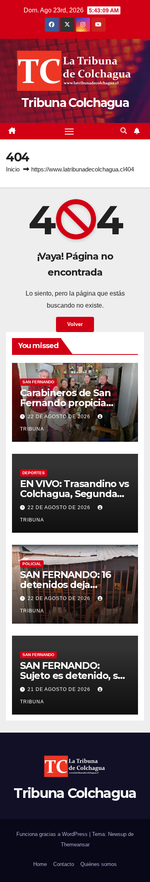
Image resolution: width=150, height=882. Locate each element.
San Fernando (38, 382)
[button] (123, 130)
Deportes (33, 473)
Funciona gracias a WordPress (52, 834)
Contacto (63, 864)
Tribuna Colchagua (75, 102)
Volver (75, 324)
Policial (31, 564)
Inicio (13, 169)
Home (40, 864)
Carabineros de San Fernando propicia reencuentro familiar (69, 403)
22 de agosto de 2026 (60, 416)
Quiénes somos (98, 864)
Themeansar (75, 845)
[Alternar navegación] (69, 131)
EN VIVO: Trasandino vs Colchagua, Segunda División (74, 493)
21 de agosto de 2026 (60, 689)
